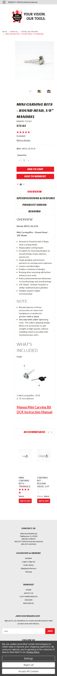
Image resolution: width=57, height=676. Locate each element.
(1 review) (21, 135)
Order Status (28, 565)
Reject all (28, 664)
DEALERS (28, 600)
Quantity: (22, 155)
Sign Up (32, 562)
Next (52, 432)
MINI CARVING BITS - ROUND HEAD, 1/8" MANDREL (24, 34)
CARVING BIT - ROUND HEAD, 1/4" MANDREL (43, 482)
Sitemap (28, 572)
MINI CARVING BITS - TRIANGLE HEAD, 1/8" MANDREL (25, 482)
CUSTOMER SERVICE (29, 596)
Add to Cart (25, 501)
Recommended (34, 432)
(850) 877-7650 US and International (22, 2)
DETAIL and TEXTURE (29, 32)
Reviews (34, 211)
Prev (49, 432)
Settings (28, 658)
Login (24, 562)
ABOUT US (28, 593)
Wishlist (28, 558)
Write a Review (23, 140)
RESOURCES (28, 603)
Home (4, 32)
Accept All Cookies (29, 671)
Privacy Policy (32, 652)
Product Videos (34, 205)
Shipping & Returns (28, 568)
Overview (34, 191)
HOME (28, 590)
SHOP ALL (14, 32)
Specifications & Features (35, 198)
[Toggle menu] (4, 4)
